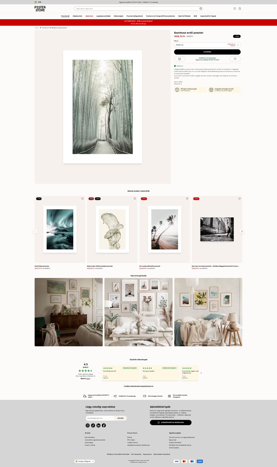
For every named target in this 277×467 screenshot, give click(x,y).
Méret (176, 41)
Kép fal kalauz (90, 437)
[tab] (234, 8)
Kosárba (207, 52)
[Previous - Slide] (35, 231)
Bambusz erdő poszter (59, 28)
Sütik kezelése (174, 448)
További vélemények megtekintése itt (138, 386)
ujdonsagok (89, 442)
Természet (45, 28)
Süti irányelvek (136, 454)
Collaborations (132, 442)
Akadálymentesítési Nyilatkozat (138, 445)
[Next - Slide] (242, 231)
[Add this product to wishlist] (235, 58)
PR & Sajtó (131, 440)
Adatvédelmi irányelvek (161, 454)
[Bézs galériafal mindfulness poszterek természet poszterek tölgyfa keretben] (138, 312)
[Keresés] (201, 9)
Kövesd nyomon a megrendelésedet (182, 437)
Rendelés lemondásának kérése (180, 445)
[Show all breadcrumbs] (37, 28)
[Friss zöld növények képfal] (69, 312)
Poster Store (143, 460)
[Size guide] (179, 58)
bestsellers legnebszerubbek (95, 440)
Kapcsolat (172, 440)
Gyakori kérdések (175, 442)
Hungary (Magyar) (84, 461)
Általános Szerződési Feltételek (118, 454)
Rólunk (129, 437)
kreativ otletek (90, 445)
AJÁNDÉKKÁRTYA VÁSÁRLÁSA (172, 422)
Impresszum (147, 454)
